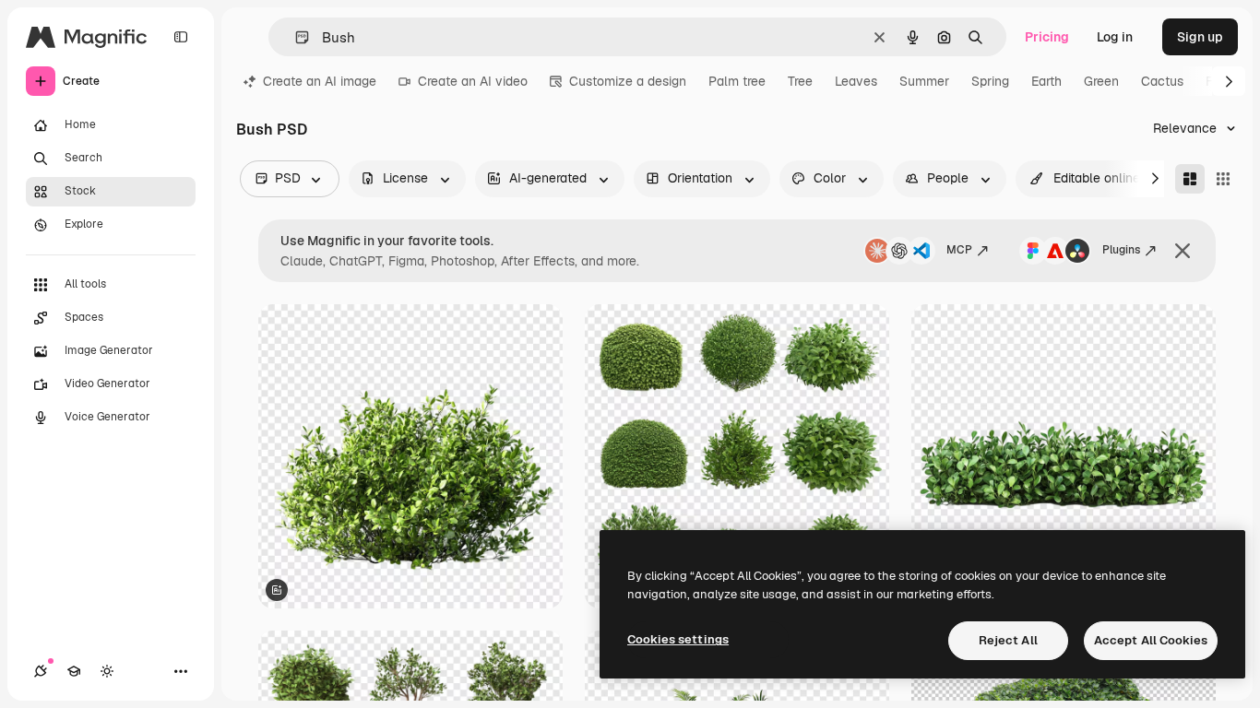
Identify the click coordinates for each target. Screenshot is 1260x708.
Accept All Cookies (1150, 640)
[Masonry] (1190, 179)
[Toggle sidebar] (181, 37)
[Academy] (74, 671)
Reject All (1008, 640)
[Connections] (40, 671)
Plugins (1121, 249)
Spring (990, 81)
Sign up (1200, 37)
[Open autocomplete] (294, 37)
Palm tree (737, 81)
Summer (924, 81)
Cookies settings (678, 639)
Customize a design (627, 81)
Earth (1046, 81)
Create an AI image (319, 81)
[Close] (1182, 251)
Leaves (856, 81)
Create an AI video (473, 81)
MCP (959, 249)
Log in (1115, 37)
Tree (800, 81)
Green (1101, 81)
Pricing (1047, 37)
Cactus (1162, 81)
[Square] (1223, 179)
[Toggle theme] (107, 671)
